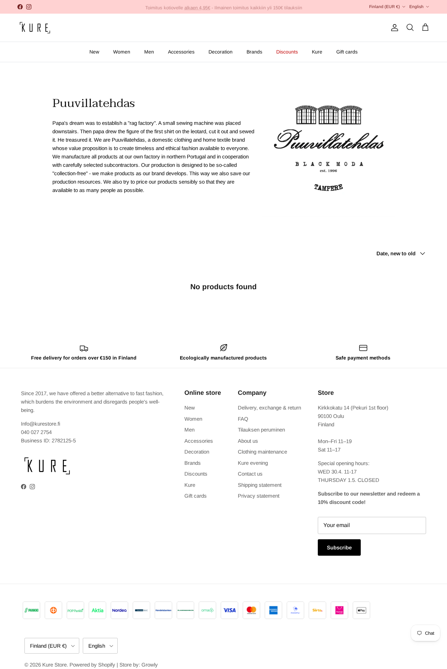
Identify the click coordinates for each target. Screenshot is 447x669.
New (94, 52)
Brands (254, 52)
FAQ (243, 419)
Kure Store (54, 665)
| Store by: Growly (137, 665)
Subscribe (339, 547)
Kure (317, 52)
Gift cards (347, 52)
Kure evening (253, 463)
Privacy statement (258, 496)
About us (248, 441)
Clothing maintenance (262, 452)
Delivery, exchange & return (269, 408)
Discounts (287, 52)
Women (121, 52)
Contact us (250, 474)
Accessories (181, 52)
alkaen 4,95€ (197, 6)
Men (149, 52)
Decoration (220, 52)
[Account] (393, 27)
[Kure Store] (34, 28)
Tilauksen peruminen (261, 430)
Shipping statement (259, 485)
